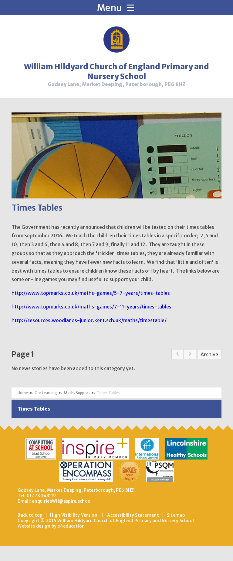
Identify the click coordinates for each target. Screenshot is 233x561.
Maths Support (77, 393)
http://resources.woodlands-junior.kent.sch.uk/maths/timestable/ (89, 320)
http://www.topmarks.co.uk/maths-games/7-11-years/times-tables (91, 307)
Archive (209, 354)
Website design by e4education (51, 526)
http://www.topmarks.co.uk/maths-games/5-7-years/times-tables (91, 293)
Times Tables (108, 393)
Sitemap (176, 515)
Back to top (30, 515)
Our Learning (46, 393)
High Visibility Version (73, 515)
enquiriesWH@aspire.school (62, 501)
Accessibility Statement (133, 515)
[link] (177, 354)
